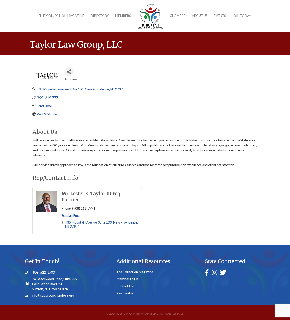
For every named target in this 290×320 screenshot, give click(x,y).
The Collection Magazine (61, 15)
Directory (99, 15)
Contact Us (124, 286)
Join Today (241, 15)
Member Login (127, 279)
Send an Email (71, 215)
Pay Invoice (124, 293)
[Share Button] (69, 71)
